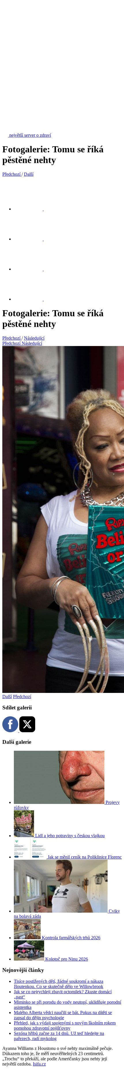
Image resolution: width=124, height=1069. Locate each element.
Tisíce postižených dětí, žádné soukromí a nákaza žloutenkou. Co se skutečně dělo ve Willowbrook (58, 984)
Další (7, 696)
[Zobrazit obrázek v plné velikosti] (32, 269)
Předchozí (22, 696)
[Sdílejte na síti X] (32, 208)
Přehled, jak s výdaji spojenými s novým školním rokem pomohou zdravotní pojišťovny (65, 1025)
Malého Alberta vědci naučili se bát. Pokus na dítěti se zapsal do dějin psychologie (63, 1015)
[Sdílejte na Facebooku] (32, 238)
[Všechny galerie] (32, 299)
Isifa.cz (39, 1063)
